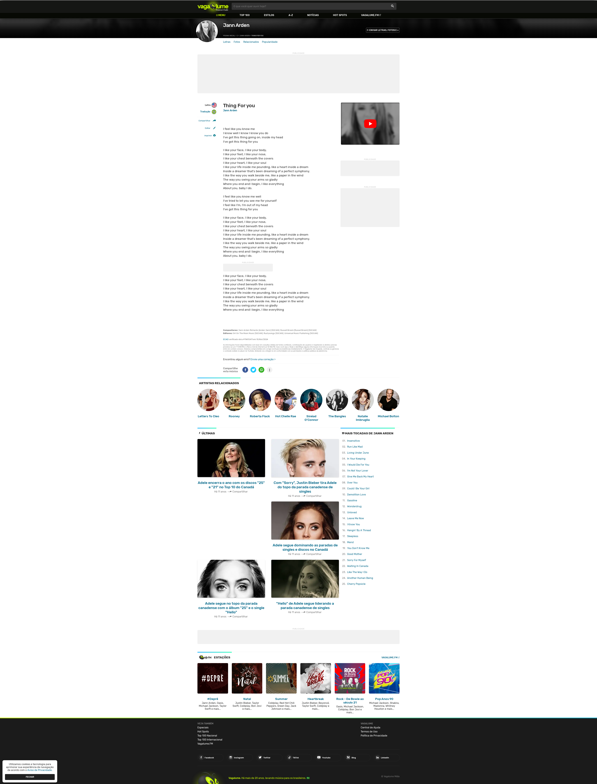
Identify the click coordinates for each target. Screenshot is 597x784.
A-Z (291, 15)
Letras (226, 41)
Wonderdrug (354, 506)
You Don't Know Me (358, 548)
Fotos (237, 41)
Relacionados (251, 41)
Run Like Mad (355, 446)
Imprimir (208, 135)
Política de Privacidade (374, 735)
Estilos (269, 15)
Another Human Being (360, 578)
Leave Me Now (355, 518)
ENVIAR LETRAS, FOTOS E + (384, 30)
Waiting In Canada (357, 566)
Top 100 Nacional (207, 735)
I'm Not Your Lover (357, 470)
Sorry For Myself (356, 560)
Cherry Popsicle (356, 583)
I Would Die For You (358, 464)
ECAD (226, 339)
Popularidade (270, 41)
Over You (352, 482)
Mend (350, 542)
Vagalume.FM (370, 15)
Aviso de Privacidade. (39, 770)
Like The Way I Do (357, 572)
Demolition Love (356, 494)
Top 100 (245, 15)
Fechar (30, 777)
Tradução (205, 111)
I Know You (353, 524)
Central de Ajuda (370, 727)
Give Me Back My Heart (360, 476)
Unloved (352, 512)
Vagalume (213, 6)
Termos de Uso (369, 731)
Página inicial (229, 36)
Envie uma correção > (262, 359)
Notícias (313, 15)
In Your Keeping (356, 458)
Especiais (202, 727)
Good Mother (354, 554)
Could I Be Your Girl (358, 488)
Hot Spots (340, 15)
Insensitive (353, 440)
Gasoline (352, 500)
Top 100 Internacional (209, 739)
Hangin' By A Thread (359, 530)
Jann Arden (236, 25)
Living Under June (358, 452)
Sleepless (352, 536)
